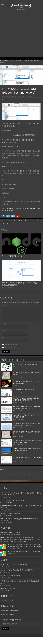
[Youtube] (29, 474)
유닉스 (37, 220)
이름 (4, 324)
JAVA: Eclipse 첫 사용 (7, 588)
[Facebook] (17, 474)
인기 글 (11, 360)
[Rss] (14, 474)
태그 (22, 360)
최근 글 (4, 360)
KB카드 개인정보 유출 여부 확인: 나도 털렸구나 (17, 570)
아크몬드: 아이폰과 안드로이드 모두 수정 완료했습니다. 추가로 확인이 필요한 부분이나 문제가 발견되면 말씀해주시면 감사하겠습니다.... (24, 546)
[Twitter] (21, 474)
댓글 (4, 305)
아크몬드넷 (21, 5)
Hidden (20, 220)
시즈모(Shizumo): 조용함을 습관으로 (24, 389)
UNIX (26, 220)
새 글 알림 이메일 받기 (11, 347)
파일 (3, 223)
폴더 (8, 223)
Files (6, 220)
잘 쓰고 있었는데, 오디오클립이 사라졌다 (25, 364)
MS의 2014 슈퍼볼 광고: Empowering (13, 564)
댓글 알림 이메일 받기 (11, 344)
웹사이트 (5, 337)
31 (12, 497)
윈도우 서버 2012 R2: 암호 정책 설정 (13, 500)
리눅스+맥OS (8, 60)
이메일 (4, 331)
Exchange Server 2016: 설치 (10, 513)
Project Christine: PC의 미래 (10, 576)
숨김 (31, 220)
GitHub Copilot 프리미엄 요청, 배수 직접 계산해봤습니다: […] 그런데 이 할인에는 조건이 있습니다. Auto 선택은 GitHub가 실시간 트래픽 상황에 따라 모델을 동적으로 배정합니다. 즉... (20, 539)
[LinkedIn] (25, 474)
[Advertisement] (21, 33)
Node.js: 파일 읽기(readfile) (12, 256)
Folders (12, 220)
